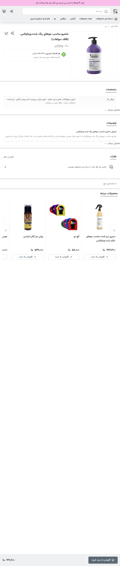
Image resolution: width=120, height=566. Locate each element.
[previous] (114, 230)
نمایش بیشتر (114, 110)
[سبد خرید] (4, 11)
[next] (5, 230)
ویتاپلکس (58, 46)
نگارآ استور (114, 26)
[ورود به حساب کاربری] (12, 11)
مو (106, 26)
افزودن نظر (9, 157)
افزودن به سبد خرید (101, 560)
